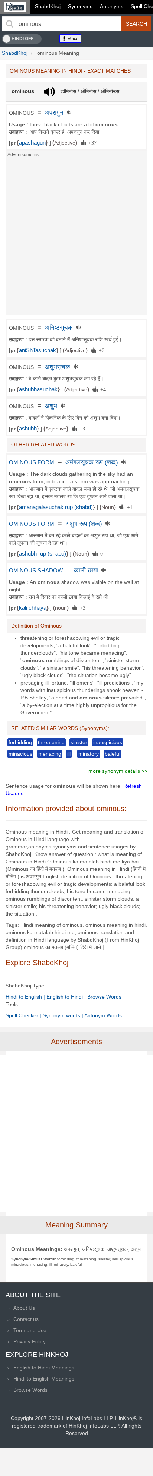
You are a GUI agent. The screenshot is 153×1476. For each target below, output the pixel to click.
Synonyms (80, 6)
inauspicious (107, 742)
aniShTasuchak (37, 350)
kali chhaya (32, 607)
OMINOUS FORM (31, 462)
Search (136, 24)
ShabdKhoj (48, 6)
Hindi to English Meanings (43, 1379)
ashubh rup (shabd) (42, 553)
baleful (112, 754)
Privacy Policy (29, 1341)
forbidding (20, 742)
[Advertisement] (76, 238)
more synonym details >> (117, 771)
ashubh (28, 428)
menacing (49, 754)
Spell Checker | (24, 1015)
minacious (20, 754)
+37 (91, 142)
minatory (88, 754)
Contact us (26, 1319)
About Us (24, 1308)
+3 (81, 428)
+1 (128, 506)
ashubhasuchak (38, 389)
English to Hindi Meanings (43, 1368)
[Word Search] (9, 23)
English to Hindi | (66, 997)
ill (69, 754)
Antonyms (111, 6)
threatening (51, 742)
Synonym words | (63, 1015)
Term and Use (29, 1330)
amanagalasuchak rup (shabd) (56, 507)
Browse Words (104, 997)
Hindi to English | (26, 997)
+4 (102, 389)
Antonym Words (103, 1015)
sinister (79, 742)
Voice (72, 38)
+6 (100, 350)
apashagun (32, 142)
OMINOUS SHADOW (36, 570)
